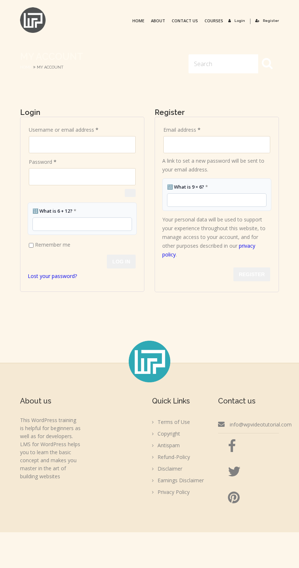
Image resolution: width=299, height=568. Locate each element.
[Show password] (130, 193)
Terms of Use (174, 421)
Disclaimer (170, 468)
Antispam (169, 445)
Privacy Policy (174, 491)
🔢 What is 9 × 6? (187, 186)
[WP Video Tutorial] (33, 20)
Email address (192, 129)
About (158, 20)
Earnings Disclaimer (181, 480)
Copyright (169, 433)
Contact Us (185, 20)
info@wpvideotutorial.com (261, 424)
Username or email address (74, 129)
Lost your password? (52, 276)
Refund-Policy (174, 456)
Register (271, 21)
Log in (121, 261)
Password (53, 161)
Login (239, 21)
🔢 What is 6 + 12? (54, 211)
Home (138, 20)
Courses (214, 20)
